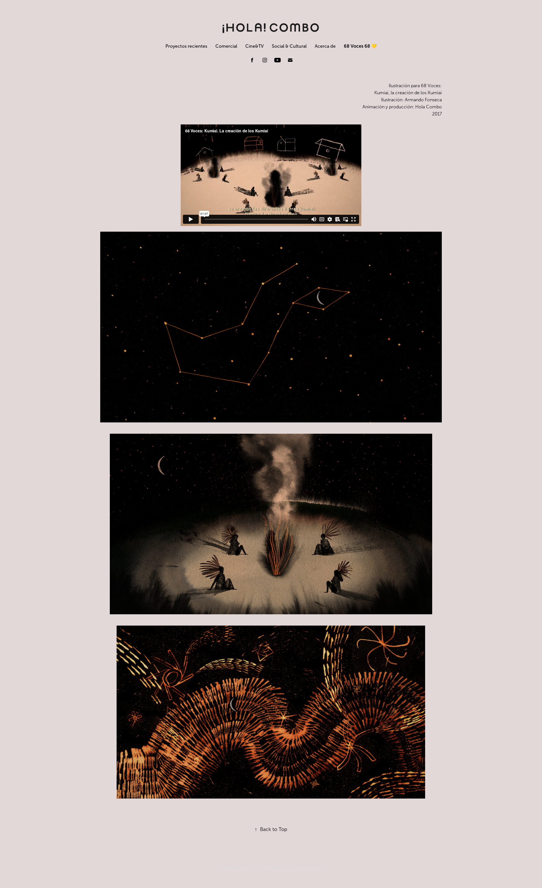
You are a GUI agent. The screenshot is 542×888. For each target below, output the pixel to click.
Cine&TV (254, 46)
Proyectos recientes (186, 46)
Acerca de (325, 46)
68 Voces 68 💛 (360, 46)
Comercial (226, 46)
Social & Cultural (289, 46)
